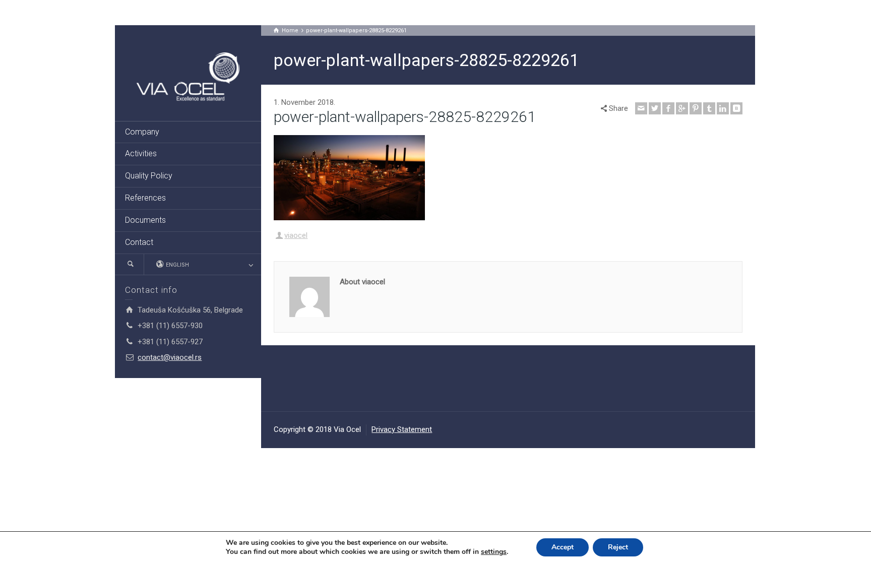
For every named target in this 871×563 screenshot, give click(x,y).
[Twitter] (655, 108)
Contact (139, 242)
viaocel (295, 235)
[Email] (641, 108)
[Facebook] (668, 108)
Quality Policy (148, 175)
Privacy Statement (401, 429)
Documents (145, 220)
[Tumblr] (709, 108)
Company (142, 132)
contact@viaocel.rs (170, 357)
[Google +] (682, 108)
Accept (562, 547)
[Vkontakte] (736, 108)
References (145, 198)
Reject (618, 547)
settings (494, 551)
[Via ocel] (188, 77)
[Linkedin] (723, 108)
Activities (141, 153)
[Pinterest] (696, 108)
